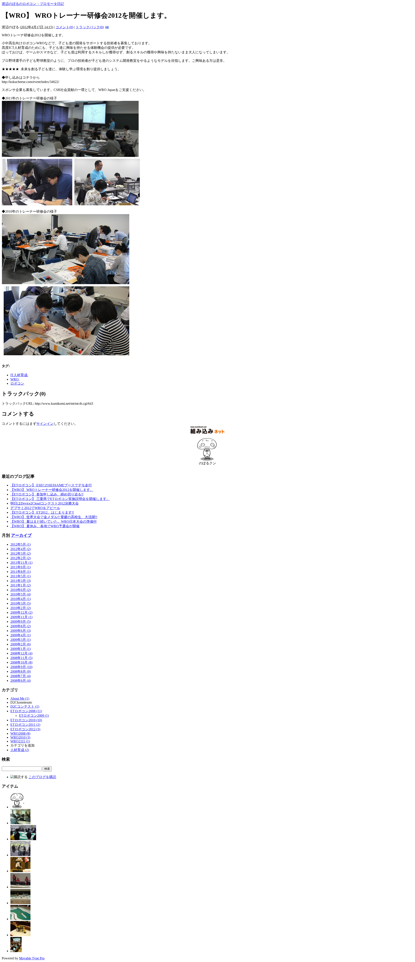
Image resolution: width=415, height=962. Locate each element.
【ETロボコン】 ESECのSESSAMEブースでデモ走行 (51, 485)
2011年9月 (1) (20, 567)
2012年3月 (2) (20, 553)
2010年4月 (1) (20, 599)
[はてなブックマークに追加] (107, 27)
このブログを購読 (42, 777)
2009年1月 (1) (20, 649)
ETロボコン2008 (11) (26, 711)
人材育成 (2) (19, 750)
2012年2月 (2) (20, 558)
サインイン (45, 423)
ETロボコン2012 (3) (25, 729)
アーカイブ (21, 535)
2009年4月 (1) (20, 635)
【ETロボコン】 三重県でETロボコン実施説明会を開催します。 (60, 499)
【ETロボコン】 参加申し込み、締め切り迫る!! (46, 494)
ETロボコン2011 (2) (25, 724)
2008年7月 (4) (20, 676)
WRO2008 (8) (20, 733)
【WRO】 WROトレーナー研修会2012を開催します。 (51, 490)
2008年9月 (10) (21, 667)
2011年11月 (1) (21, 562)
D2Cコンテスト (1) (24, 706)
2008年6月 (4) (20, 680)
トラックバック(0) (90, 27)
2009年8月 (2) (20, 626)
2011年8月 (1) (20, 571)
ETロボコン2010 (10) (26, 720)
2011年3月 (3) (20, 581)
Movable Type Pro (32, 958)
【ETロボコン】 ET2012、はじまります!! (42, 512)
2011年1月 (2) (20, 585)
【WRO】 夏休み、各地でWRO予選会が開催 (45, 526)
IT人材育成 (18, 375)
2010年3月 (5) (20, 603)
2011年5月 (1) (20, 576)
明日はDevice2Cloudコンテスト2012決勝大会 (44, 503)
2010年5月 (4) (20, 594)
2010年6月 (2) (20, 590)
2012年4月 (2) (20, 549)
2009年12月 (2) (21, 612)
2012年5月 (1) (20, 544)
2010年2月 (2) (20, 608)
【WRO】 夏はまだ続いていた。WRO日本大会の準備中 (53, 521)
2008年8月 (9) (20, 671)
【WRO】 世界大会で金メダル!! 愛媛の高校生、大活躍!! (53, 517)
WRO (14, 379)
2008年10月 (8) (21, 662)
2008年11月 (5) (21, 658)
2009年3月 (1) (20, 640)
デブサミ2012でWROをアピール (35, 508)
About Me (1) (19, 698)
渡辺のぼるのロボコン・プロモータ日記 (33, 4)
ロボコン (17, 383)
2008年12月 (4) (21, 653)
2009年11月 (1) (21, 617)
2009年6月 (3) (20, 630)
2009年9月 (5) (20, 621)
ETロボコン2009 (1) (34, 715)
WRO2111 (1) (20, 741)
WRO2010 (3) (20, 737)
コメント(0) (64, 27)
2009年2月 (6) (20, 644)
